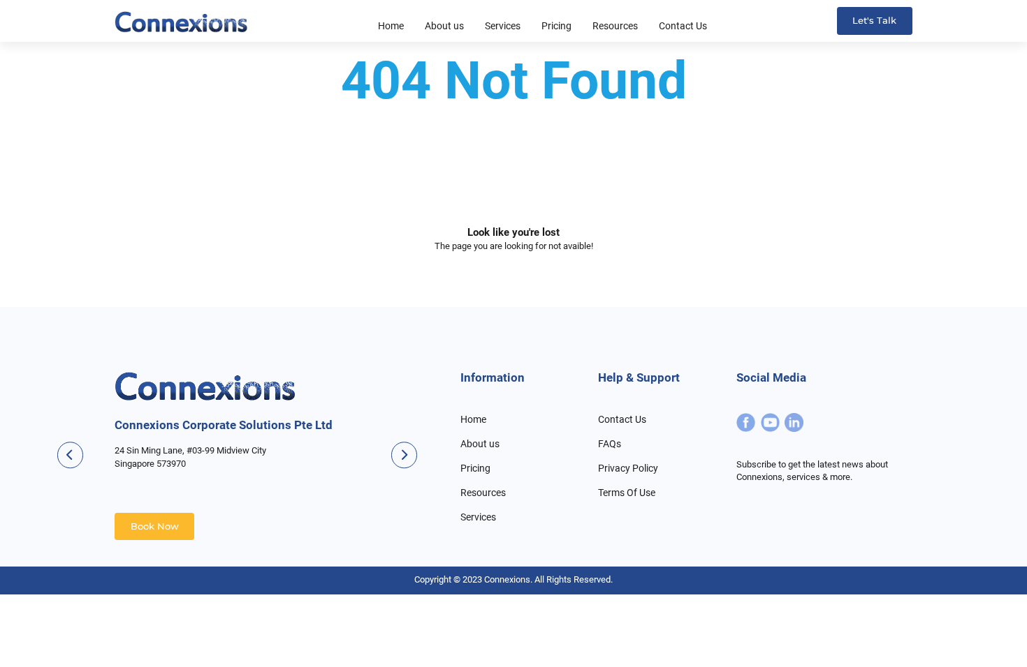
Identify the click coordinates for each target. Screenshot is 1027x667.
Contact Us (622, 419)
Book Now (155, 526)
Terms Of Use (626, 492)
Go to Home (513, 293)
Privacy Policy (628, 468)
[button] (404, 455)
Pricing (475, 468)
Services (478, 517)
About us (480, 443)
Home (473, 419)
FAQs (609, 443)
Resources (483, 492)
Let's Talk (874, 20)
